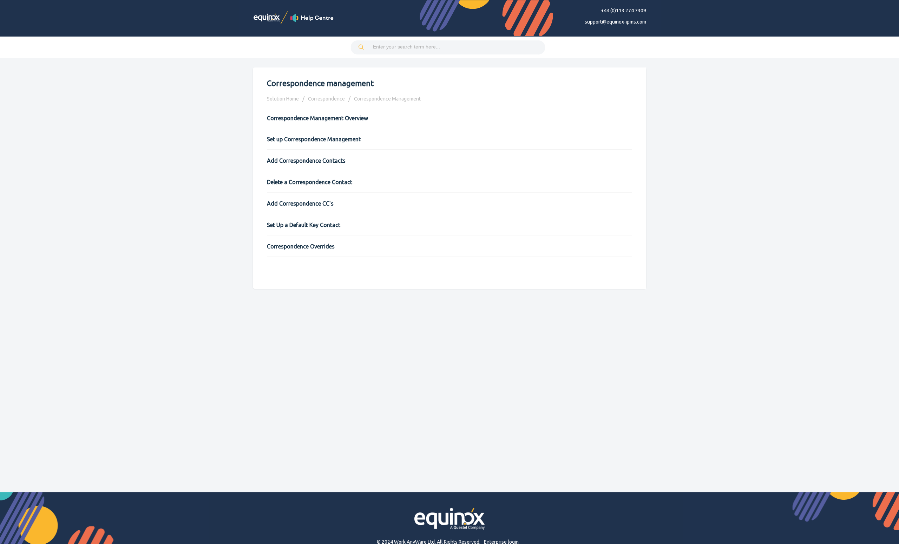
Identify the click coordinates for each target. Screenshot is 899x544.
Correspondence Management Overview (317, 118)
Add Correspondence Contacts (306, 160)
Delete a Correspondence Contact (309, 182)
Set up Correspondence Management (314, 139)
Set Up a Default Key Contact (303, 225)
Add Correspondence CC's (300, 203)
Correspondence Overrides (301, 246)
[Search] (362, 47)
